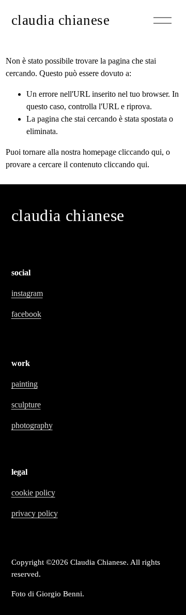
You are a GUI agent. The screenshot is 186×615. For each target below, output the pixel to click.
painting (24, 383)
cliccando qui (140, 152)
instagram (27, 293)
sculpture (26, 404)
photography (32, 425)
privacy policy (34, 513)
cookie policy (33, 492)
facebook (26, 314)
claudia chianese (60, 20)
